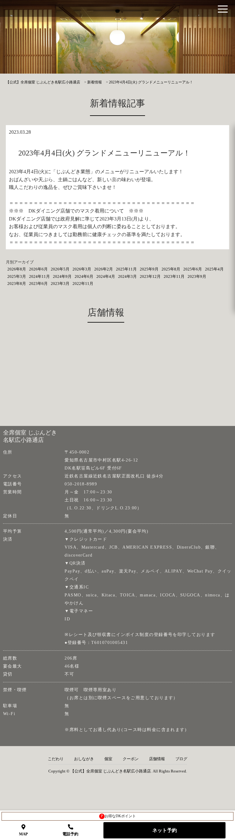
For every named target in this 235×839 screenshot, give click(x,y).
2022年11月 (83, 283)
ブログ (181, 759)
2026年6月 (38, 269)
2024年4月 (105, 276)
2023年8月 (16, 283)
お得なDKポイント (118, 816)
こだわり (56, 759)
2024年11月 (39, 276)
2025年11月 (126, 269)
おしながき (84, 759)
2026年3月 (82, 269)
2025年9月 (149, 269)
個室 (108, 759)
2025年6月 (192, 269)
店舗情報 (157, 759)
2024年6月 (84, 276)
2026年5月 (60, 269)
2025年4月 (214, 269)
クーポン (131, 759)
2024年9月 (62, 276)
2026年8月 (16, 269)
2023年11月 (174, 276)
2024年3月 (127, 276)
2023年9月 (197, 276)
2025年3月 (16, 276)
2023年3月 (60, 283)
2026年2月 (103, 269)
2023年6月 (38, 283)
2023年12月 (150, 276)
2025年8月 (171, 269)
